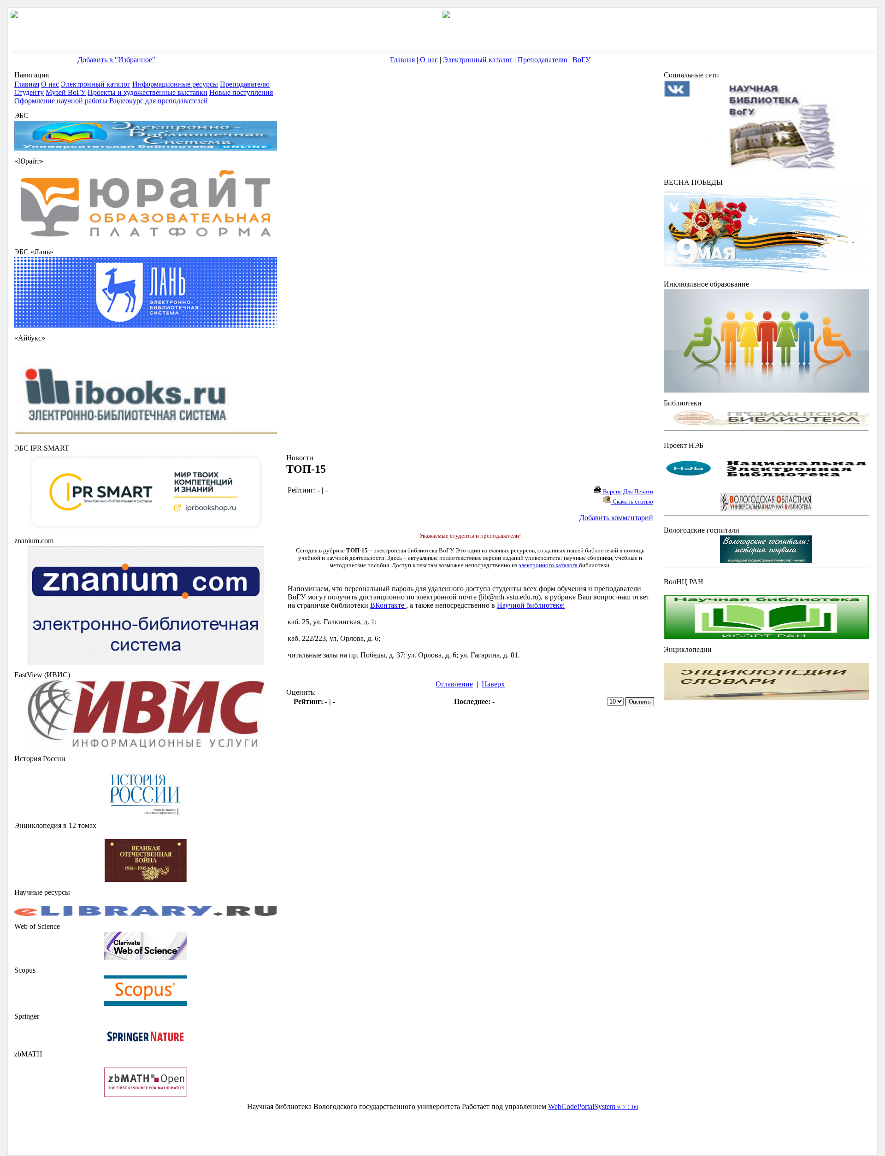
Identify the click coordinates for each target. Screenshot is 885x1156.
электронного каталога (549, 565)
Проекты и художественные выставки (147, 92)
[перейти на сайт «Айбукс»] (145, 435)
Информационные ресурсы (175, 84)
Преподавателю (542, 60)
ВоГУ (581, 60)
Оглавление (454, 684)
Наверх (493, 684)
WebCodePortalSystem (593, 1106)
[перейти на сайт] (145, 239)
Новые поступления (241, 92)
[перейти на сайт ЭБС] (145, 148)
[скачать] (145, 812)
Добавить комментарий (616, 518)
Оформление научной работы (60, 101)
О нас (429, 60)
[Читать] (145, 879)
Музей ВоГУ (66, 92)
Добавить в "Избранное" (116, 60)
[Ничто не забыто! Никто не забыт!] (766, 271)
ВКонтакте (388, 605)
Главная (402, 60)
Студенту (29, 92)
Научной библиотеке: (531, 605)
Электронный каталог (478, 60)
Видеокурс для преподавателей (158, 101)
